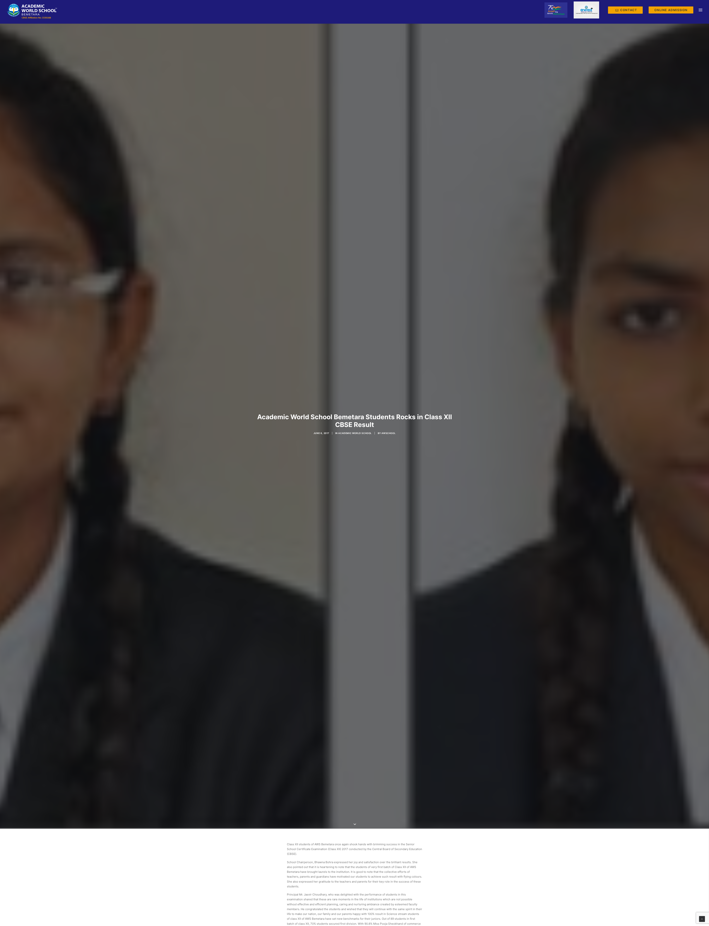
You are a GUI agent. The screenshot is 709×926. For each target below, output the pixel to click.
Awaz (586, 10)
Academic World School (355, 433)
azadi (555, 10)
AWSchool (388, 433)
